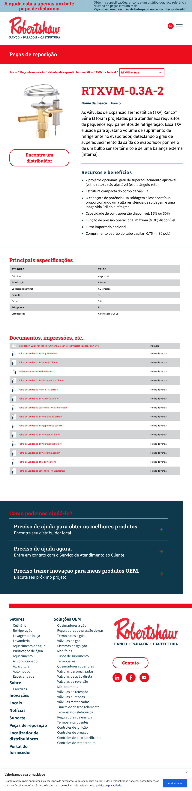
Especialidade (23, 676)
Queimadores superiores (75, 666)
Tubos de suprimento (73, 656)
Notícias (17, 710)
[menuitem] (171, 26)
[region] (96, 780)
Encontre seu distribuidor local (76, 529)
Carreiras (20, 689)
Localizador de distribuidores (23, 736)
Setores (16, 619)
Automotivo (21, 671)
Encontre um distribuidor (39, 158)
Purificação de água (28, 651)
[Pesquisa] (171, 26)
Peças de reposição (28, 725)
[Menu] (178, 26)
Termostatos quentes (72, 722)
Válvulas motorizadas (73, 702)
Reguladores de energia (74, 717)
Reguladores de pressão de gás (80, 630)
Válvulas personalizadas (75, 671)
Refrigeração (22, 630)
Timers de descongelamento (78, 707)
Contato (130, 663)
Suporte (17, 718)
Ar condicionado (25, 661)
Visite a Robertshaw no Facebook (131, 677)
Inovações (19, 695)
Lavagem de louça (26, 635)
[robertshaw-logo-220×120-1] (35, 27)
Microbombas (67, 686)
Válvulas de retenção (72, 691)
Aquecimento (23, 656)
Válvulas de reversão (72, 681)
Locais (15, 703)
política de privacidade (108, 785)
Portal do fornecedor (20, 749)
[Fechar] (188, 772)
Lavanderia (21, 640)
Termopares (66, 661)
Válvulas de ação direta (74, 676)
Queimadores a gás (71, 625)
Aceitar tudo (175, 783)
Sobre (15, 682)
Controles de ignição (72, 727)
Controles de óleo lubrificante (79, 737)
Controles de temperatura (76, 742)
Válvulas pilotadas (71, 697)
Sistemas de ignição (72, 646)
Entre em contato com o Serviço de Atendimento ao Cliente (69, 551)
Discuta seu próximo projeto (76, 574)
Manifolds (64, 651)
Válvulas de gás (68, 640)
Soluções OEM (67, 619)
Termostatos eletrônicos (75, 712)
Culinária (20, 625)
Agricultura (21, 666)
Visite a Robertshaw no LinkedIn (117, 677)
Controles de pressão (72, 732)
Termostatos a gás (70, 635)
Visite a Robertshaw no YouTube (144, 677)
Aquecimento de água (29, 646)
